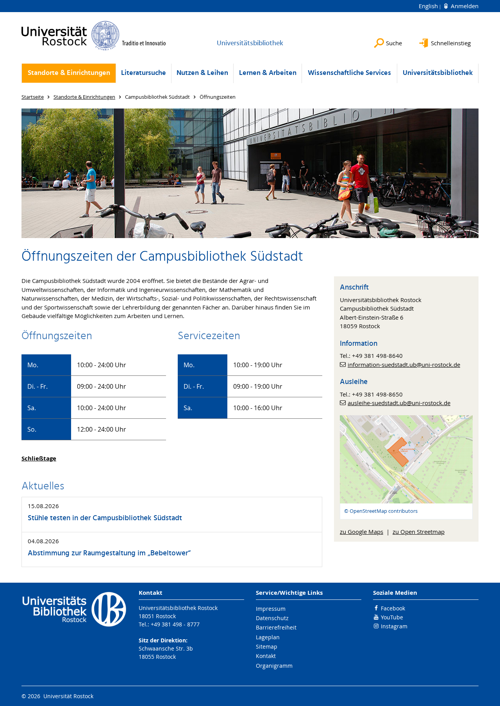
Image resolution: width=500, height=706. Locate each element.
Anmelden (464, 6)
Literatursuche (143, 73)
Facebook (393, 608)
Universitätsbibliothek (438, 73)
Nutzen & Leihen (202, 73)
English (429, 6)
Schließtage (38, 458)
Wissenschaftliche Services (349, 73)
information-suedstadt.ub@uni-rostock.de (404, 364)
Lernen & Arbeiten (267, 73)
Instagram (394, 626)
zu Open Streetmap (419, 531)
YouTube (392, 617)
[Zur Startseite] (93, 35)
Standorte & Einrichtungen (69, 73)
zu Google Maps (361, 531)
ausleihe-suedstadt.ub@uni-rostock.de (399, 403)
